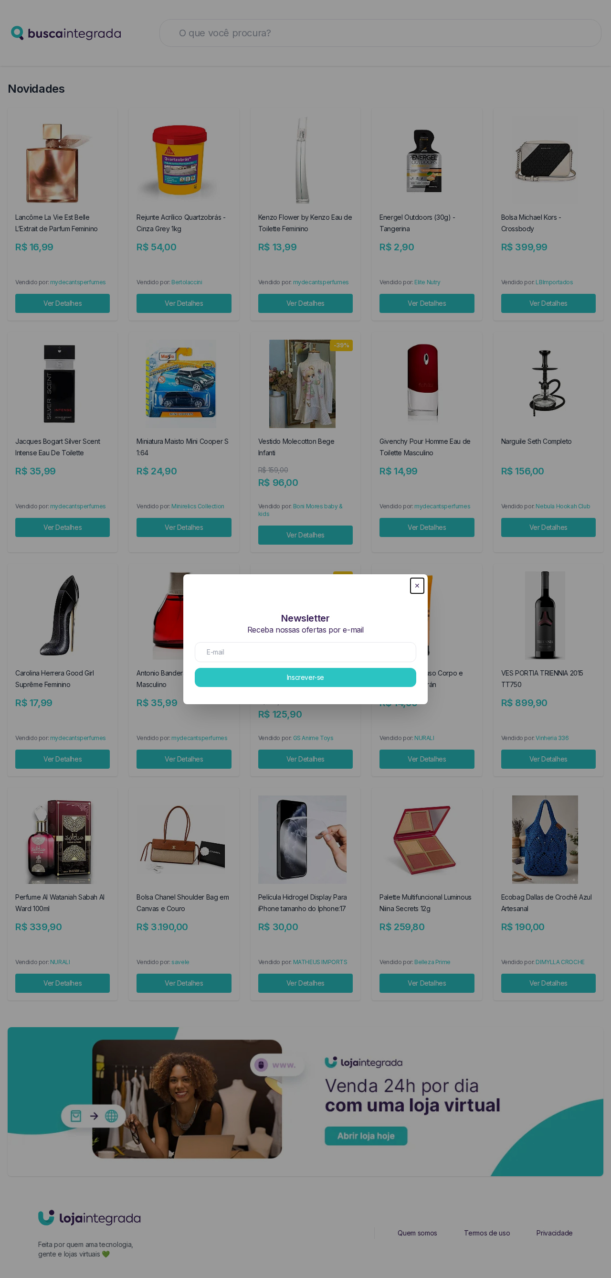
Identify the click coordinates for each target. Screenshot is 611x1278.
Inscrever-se (305, 677)
